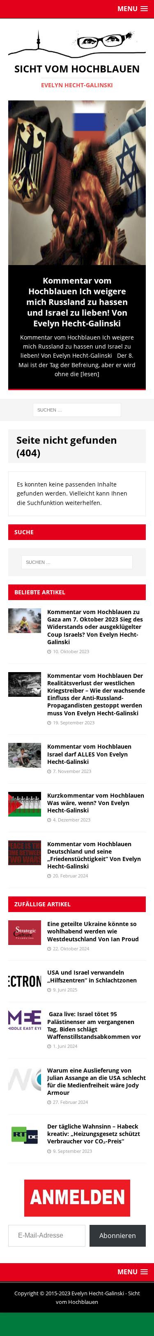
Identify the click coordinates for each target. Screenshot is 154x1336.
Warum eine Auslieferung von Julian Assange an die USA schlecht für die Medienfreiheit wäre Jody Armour (96, 1081)
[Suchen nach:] (77, 409)
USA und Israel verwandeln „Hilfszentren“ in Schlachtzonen (92, 976)
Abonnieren (117, 1235)
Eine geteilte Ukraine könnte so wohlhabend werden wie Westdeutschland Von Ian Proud (93, 931)
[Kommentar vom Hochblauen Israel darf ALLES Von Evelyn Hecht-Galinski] (24, 763)
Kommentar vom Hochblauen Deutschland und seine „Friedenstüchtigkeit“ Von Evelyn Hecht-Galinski (94, 855)
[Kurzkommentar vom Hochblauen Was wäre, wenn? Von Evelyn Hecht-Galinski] (24, 811)
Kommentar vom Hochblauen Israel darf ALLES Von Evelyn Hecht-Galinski (89, 753)
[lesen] (89, 374)
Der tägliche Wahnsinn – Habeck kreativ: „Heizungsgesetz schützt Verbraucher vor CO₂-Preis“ (93, 1133)
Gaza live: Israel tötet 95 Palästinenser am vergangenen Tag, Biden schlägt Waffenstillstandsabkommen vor (94, 1025)
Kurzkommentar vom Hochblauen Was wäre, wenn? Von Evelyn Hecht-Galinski (95, 802)
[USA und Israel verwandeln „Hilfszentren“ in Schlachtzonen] (24, 989)
